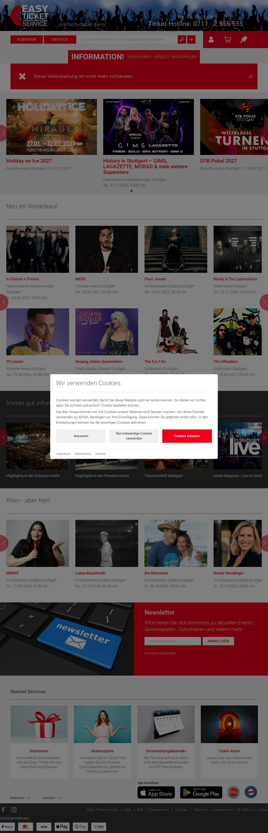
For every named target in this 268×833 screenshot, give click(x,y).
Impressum (63, 453)
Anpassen (81, 436)
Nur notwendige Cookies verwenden (134, 435)
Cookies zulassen (187, 436)
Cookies (100, 453)
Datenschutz (83, 453)
